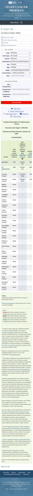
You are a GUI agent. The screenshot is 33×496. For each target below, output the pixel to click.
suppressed (15, 450)
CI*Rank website (14, 397)
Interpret (25, 114)
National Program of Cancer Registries (19, 369)
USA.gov (19, 486)
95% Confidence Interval (22, 155)
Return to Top (5, 466)
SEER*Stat (5, 341)
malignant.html (15, 354)
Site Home (6, 472)
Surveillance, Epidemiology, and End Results (17, 428)
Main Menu (14, 22)
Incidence (6, 29)
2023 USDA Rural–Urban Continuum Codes (16, 412)
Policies (13, 472)
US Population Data (13, 345)
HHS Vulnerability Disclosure (12, 474)
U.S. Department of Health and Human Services (16, 482)
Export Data (17, 116)
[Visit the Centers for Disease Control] (20, 2)
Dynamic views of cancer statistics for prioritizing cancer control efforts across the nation (16, 16)
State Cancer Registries (8, 303)
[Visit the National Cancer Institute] (12, 2)
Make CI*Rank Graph (17, 111)
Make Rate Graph (11, 114)
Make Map (17, 109)
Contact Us (26, 474)
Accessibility (21, 472)
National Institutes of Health (11, 484)
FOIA (29, 472)
